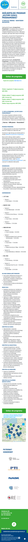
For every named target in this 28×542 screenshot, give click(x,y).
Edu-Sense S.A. (18, 80)
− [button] (3, 422)
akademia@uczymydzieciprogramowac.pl (14, 531)
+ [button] (3, 420)
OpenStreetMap (19, 441)
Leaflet (14, 441)
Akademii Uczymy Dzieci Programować (15, 134)
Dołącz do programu (14, 76)
